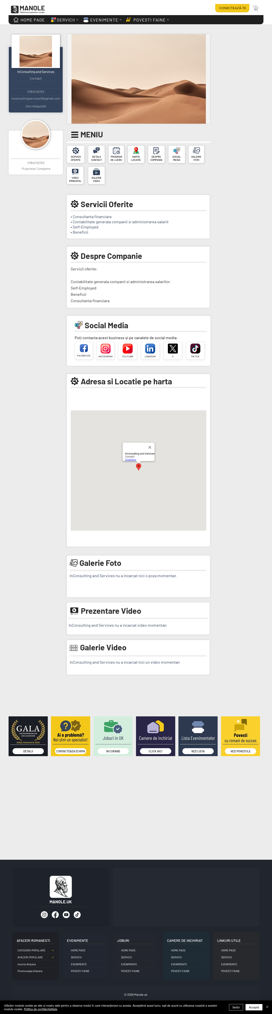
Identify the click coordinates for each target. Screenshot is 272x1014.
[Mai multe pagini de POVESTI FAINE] (168, 20)
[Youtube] (66, 914)
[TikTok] (77, 914)
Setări (236, 1007)
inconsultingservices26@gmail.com (35, 98)
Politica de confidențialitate (40, 1009)
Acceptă (254, 1007)
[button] (256, 8)
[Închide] (267, 1007)
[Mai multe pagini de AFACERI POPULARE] (53, 957)
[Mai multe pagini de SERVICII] (77, 20)
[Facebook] (55, 914)
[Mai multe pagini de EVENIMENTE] (120, 20)
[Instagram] (44, 914)
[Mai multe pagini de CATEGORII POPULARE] (53, 950)
